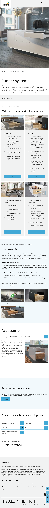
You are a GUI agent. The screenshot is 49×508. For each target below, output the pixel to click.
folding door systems (6, 471)
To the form (6, 399)
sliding (39, 469)
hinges (31, 469)
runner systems (22, 469)
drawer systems (12, 469)
